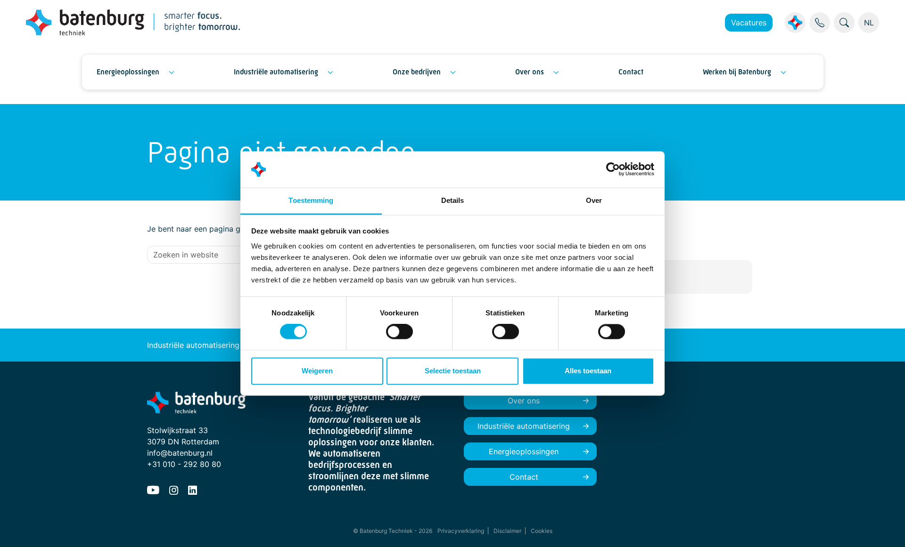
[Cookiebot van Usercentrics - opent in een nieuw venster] (613, 169)
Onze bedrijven (417, 71)
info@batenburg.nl (180, 453)
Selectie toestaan (453, 371)
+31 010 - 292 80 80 (184, 464)
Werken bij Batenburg (737, 71)
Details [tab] (452, 200)
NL (869, 22)
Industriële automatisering (276, 71)
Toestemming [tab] (310, 200)
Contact (630, 71)
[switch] (399, 331)
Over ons (529, 71)
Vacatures (748, 22)
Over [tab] (594, 200)
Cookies (541, 530)
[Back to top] (886, 528)
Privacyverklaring (460, 530)
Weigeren (317, 371)
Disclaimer (507, 530)
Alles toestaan (588, 371)
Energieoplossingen (128, 71)
